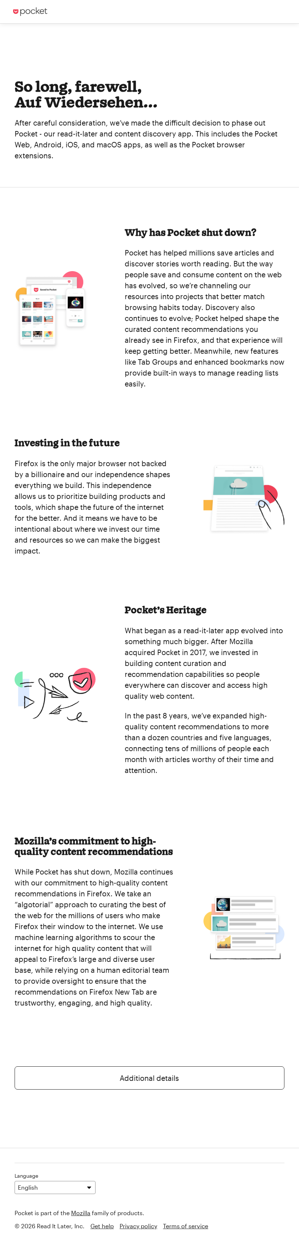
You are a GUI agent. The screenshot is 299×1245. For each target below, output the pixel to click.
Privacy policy (138, 1225)
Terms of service (185, 1225)
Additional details (149, 1078)
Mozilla (80, 1212)
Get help (102, 1225)
